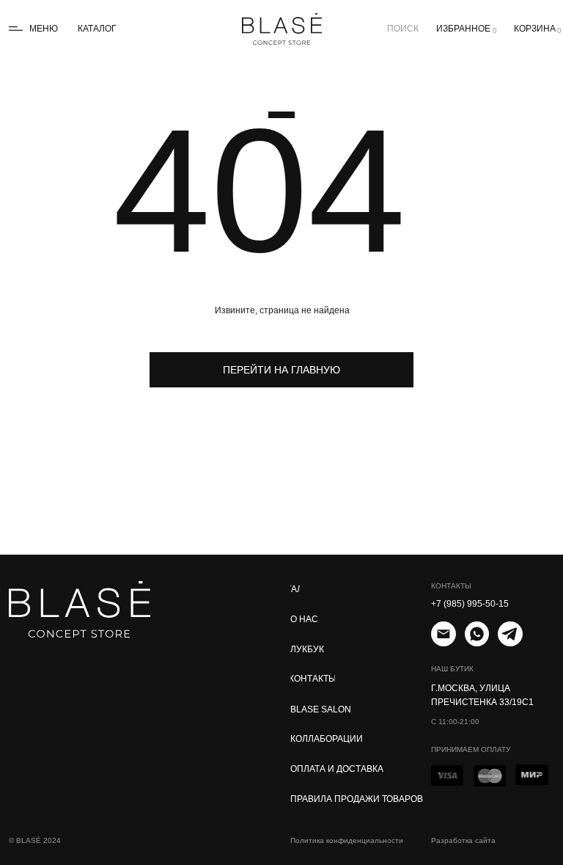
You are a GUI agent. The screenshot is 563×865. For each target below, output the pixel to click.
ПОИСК (403, 28)
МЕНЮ (43, 28)
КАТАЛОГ (97, 28)
